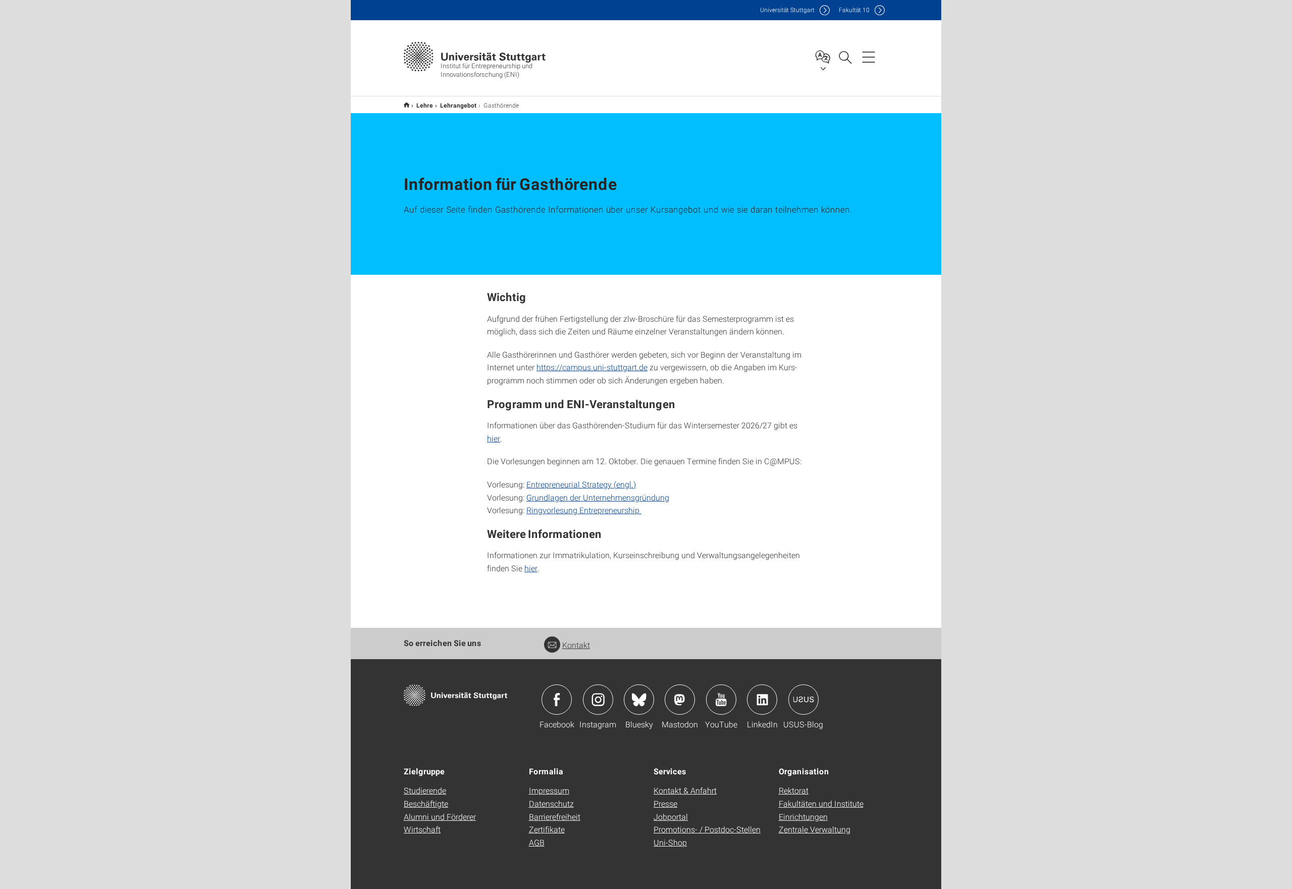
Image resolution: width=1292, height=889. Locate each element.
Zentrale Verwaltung (814, 829)
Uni (787, 10)
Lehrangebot (458, 105)
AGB (537, 842)
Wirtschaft (422, 829)
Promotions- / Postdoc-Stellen (707, 829)
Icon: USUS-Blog (803, 699)
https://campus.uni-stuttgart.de (592, 367)
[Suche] (844, 56)
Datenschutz (551, 803)
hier (493, 438)
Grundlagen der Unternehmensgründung (597, 497)
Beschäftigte (426, 803)
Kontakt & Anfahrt (685, 790)
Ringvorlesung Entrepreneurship (583, 510)
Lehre (424, 105)
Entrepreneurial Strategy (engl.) (581, 484)
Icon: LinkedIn (762, 699)
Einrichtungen (803, 816)
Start (406, 104)
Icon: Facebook (557, 699)
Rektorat (794, 790)
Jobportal (671, 816)
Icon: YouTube (721, 699)
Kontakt (576, 644)
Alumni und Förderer (440, 816)
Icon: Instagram (598, 699)
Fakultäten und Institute (821, 803)
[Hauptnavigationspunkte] (868, 56)
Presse (665, 803)
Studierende (425, 790)
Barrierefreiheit (554, 816)
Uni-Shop (670, 842)
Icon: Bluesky (639, 699)
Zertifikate (547, 829)
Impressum (549, 790)
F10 (854, 10)
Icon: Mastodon (680, 699)
